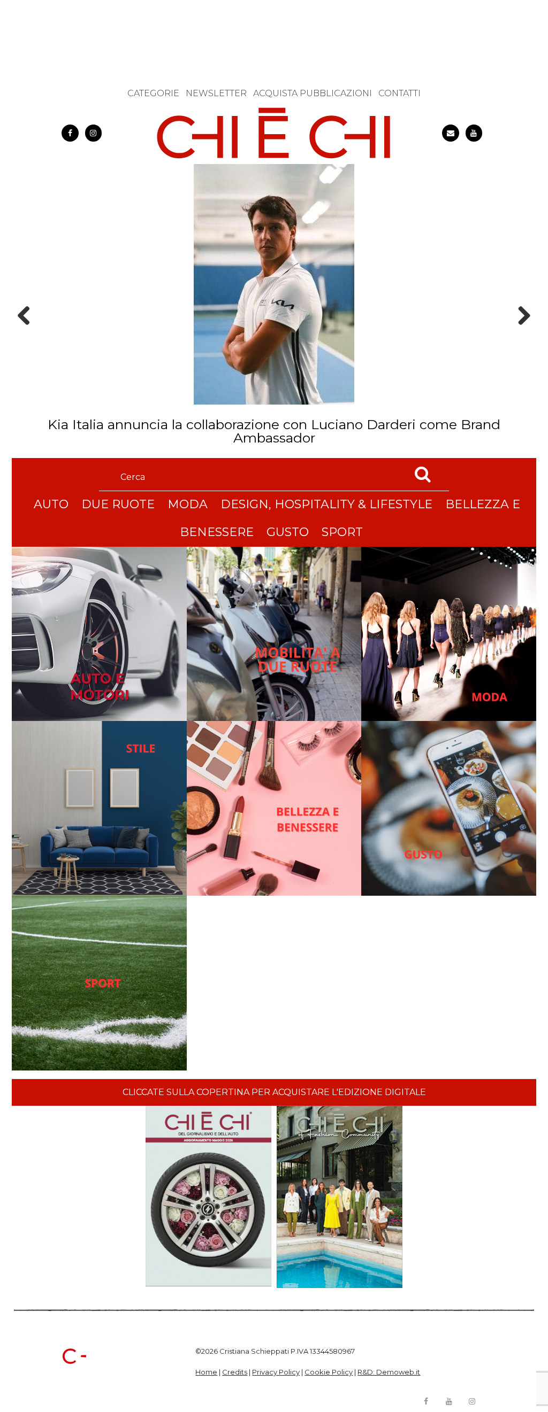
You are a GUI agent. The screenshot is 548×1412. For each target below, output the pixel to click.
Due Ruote (118, 504)
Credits (234, 1372)
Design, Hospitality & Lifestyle (326, 504)
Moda (188, 504)
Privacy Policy (276, 1372)
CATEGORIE (153, 93)
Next (520, 334)
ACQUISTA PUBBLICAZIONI (312, 93)
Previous (27, 334)
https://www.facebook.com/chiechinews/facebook (70, 133)
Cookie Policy (329, 1372)
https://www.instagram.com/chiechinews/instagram (93, 133)
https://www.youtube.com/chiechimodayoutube (474, 133)
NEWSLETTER (216, 93)
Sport (342, 532)
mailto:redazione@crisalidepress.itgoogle (450, 133)
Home (206, 1372)
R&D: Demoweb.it (388, 1372)
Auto (51, 504)
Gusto (288, 532)
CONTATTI (399, 93)
